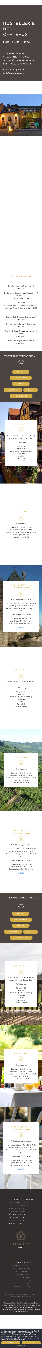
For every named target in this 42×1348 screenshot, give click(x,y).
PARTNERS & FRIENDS (24, 1274)
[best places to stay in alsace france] (21, 1237)
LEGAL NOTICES (26, 1277)
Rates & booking (21, 13)
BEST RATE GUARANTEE (23, 1271)
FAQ (30, 1280)
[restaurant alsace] (18, 1247)
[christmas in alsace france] (23, 1247)
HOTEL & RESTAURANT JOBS (22, 1268)
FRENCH (28, 1262)
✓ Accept (11, 1342)
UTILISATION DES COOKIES (22, 1286)
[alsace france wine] (21, 1247)
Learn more (21, 1345)
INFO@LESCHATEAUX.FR (17, 1220)
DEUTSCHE (20, 1262)
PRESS (29, 1283)
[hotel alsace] (20, 1247)
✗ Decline (31, 1342)
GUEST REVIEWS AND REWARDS (21, 1265)
